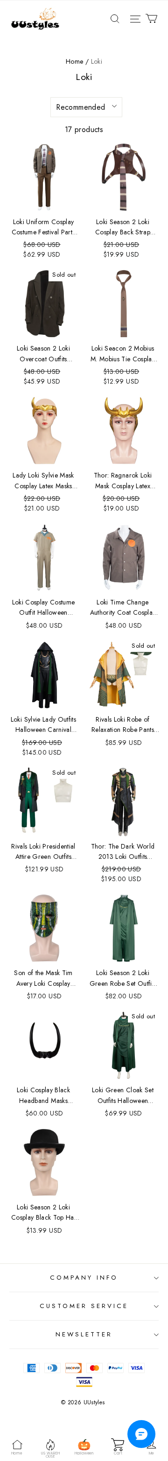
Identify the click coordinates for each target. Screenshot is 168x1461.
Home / (77, 61)
